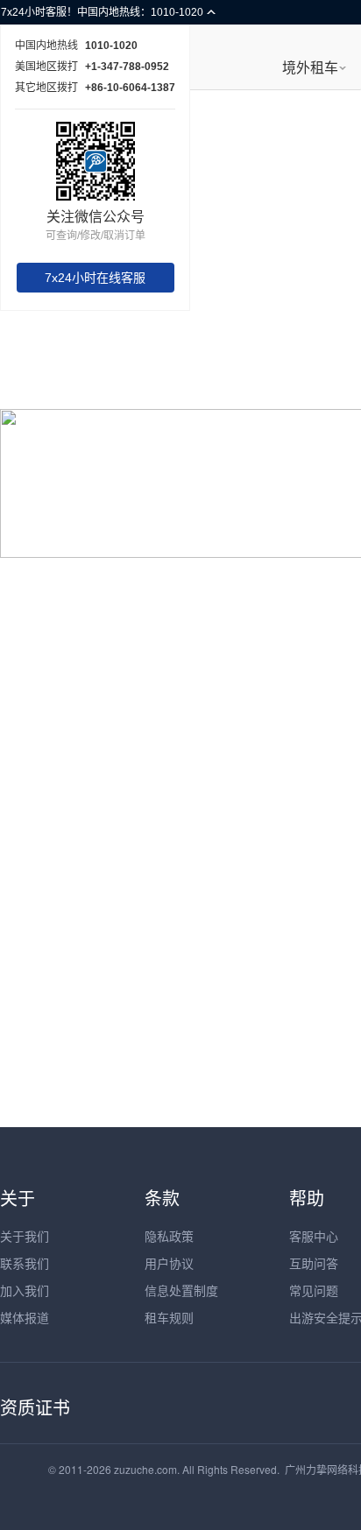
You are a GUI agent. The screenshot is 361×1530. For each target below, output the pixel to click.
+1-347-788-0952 (127, 66)
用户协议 (169, 1263)
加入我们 (24, 1290)
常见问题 (313, 1290)
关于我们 (24, 1235)
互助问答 (313, 1263)
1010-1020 (111, 45)
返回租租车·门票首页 (180, 643)
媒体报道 (24, 1317)
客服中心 (313, 1235)
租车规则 (169, 1317)
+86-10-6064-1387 (130, 87)
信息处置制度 (181, 1290)
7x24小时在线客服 (95, 278)
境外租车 (310, 67)
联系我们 (24, 1263)
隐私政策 (169, 1235)
